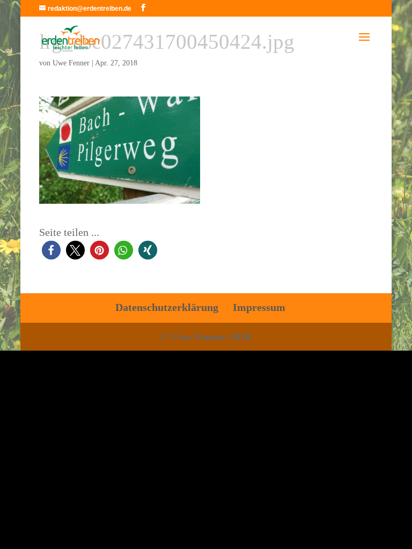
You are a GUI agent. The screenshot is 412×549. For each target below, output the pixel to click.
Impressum (259, 307)
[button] (51, 250)
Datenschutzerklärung (166, 307)
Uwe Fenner (71, 63)
